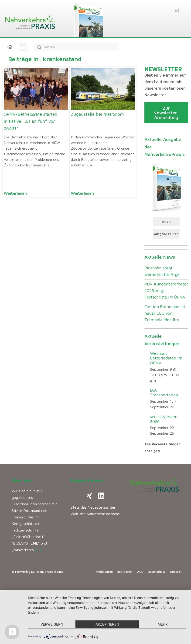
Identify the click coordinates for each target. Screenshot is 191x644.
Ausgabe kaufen (166, 234)
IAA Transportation (164, 393)
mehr (163, 624)
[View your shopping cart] (176, 10)
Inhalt (166, 221)
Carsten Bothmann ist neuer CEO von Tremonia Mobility (164, 313)
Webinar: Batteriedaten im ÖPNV (166, 358)
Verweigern (52, 624)
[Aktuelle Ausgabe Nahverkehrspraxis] (166, 187)
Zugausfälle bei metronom (97, 114)
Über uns (22, 480)
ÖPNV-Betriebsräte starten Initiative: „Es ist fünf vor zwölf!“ (30, 121)
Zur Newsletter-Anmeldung (166, 112)
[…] (38, 550)
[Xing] (89, 495)
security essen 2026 (163, 419)
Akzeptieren (107, 624)
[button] (23, 47)
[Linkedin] (101, 495)
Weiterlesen (15, 193)
